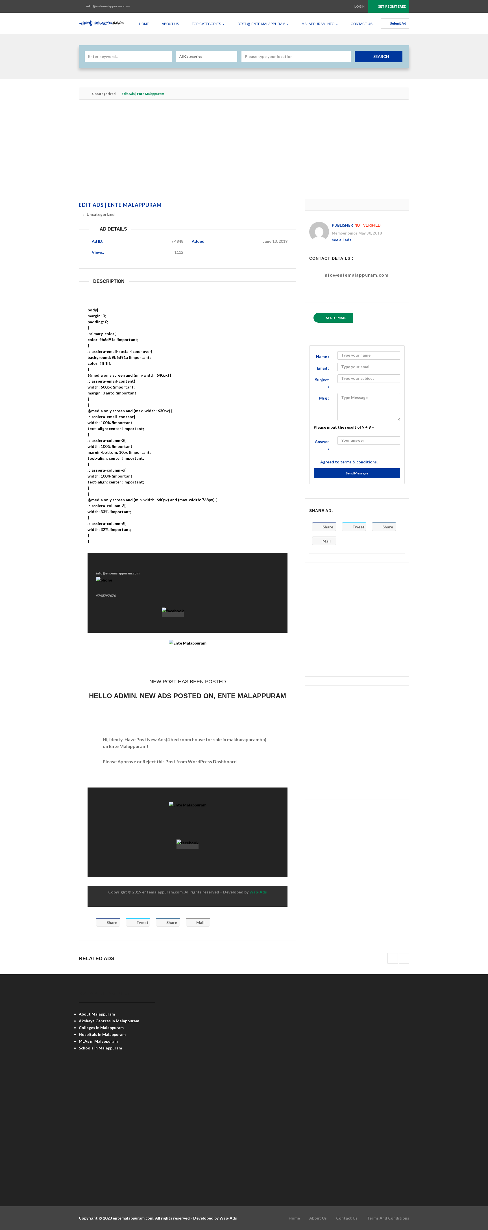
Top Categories (207, 24)
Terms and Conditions (388, 1218)
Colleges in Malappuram (101, 1027)
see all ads (341, 239)
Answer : (322, 445)
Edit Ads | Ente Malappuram (120, 205)
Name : (322, 356)
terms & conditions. (359, 461)
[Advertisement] (244, 152)
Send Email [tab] (336, 318)
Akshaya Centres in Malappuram (109, 1020)
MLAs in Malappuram (98, 1041)
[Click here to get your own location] (346, 56)
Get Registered (391, 6)
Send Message (357, 473)
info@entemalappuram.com (356, 274)
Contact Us (361, 24)
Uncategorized (104, 94)
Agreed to (349, 461)
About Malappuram (97, 1014)
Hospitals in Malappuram (102, 1034)
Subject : (322, 383)
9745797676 (106, 595)
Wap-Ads (258, 892)
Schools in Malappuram (100, 1047)
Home (144, 24)
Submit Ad (397, 23)
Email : (323, 368)
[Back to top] (470, 1195)
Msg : (324, 398)
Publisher (342, 225)
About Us (170, 24)
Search (381, 56)
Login (359, 6)
